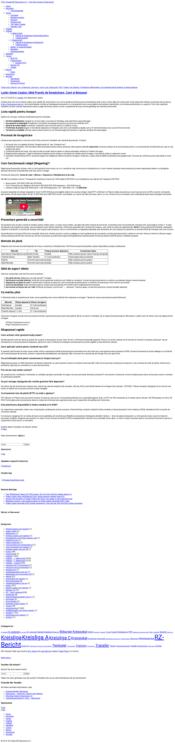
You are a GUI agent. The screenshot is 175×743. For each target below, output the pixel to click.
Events (9, 551)
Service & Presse (17, 83)
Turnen (8, 56)
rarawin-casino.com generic (17, 588)
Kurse (12, 72)
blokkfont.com (12, 540)
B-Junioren (32, 632)
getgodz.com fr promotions (17, 565)
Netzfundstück (126, 639)
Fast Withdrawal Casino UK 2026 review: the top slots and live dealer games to (39, 494)
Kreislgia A (170, 632)
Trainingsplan (91, 646)
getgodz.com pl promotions (17, 567)
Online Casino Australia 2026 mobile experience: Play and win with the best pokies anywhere (44, 503)
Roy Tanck (32, 651)
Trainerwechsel (71, 646)
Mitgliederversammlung (113, 639)
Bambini (41, 632)
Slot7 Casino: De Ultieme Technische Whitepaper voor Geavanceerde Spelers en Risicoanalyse (98, 87)
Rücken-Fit (15, 65)
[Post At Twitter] (4, 429)
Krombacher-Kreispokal (96, 639)
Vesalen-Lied (15, 27)
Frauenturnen (15, 60)
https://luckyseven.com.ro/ (12, 104)
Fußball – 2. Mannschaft (16, 561)
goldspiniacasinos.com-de (16, 572)
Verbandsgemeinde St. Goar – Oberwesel (23, 698)
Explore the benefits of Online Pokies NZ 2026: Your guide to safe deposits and (39, 499)
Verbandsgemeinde (123, 646)
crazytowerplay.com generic (17, 547)
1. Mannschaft (16, 33)
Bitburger (55, 632)
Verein (8, 13)
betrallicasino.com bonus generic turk (21, 538)
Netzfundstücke (13, 581)
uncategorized (12, 608)
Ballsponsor (10, 533)
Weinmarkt (151, 646)
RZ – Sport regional (14, 592)
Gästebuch (15, 79)
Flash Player (64, 651)
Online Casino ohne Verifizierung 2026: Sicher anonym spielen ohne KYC (35, 496)
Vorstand (14, 15)
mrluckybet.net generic (15, 579)
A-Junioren (14, 631)
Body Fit (14, 58)
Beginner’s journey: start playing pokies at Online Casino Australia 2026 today (38, 501)
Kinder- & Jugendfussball (20, 47)
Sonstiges (10, 599)
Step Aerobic (11, 601)
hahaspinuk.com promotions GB (19, 574)
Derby (90, 632)
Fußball (9, 31)
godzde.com (11, 570)
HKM (151, 632)
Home (8, 6)
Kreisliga (11, 637)
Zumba (13, 67)
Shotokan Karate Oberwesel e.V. (19, 696)
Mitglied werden (17, 17)
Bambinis (14, 49)
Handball (9, 54)
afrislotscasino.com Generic (17, 529)
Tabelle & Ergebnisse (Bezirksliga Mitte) (32, 36)
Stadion (9, 29)
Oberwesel (134, 639)
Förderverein (15, 22)
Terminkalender (16, 11)
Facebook (102, 632)
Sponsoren (10, 74)
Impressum (15, 81)
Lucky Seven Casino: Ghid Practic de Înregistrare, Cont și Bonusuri (44, 92)
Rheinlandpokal (146, 638)
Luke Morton (45, 651)
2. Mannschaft (16, 40)
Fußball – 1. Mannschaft (16, 558)
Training (81, 645)
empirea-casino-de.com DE (17, 549)
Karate (8, 70)
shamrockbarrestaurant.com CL (19, 597)
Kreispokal (79, 638)
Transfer (102, 645)
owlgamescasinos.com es (16, 583)
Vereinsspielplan (17, 51)
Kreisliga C (60, 637)
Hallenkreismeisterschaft (141, 632)
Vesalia (20, 98)
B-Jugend (23, 632)
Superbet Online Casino (15, 604)
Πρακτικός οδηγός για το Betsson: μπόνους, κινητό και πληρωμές (29, 87)
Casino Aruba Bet (13, 542)
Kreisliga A (35, 637)
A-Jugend (4, 632)
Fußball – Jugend (13, 563)
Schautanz (10, 595)
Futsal (108, 632)
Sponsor (40, 646)
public (8, 585)
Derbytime (97, 632)
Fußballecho (122, 632)
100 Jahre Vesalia (17, 24)
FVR (130, 632)
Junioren (156, 632)
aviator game (11, 531)
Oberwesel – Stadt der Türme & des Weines (24, 694)
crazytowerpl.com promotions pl (19, 545)
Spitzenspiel (34, 646)
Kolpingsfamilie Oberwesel (17, 691)
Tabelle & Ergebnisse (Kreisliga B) (29, 42)
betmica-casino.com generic (17, 536)
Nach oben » (6, 658)
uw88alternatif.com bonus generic (20, 610)
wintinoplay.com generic (16, 615)
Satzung (13, 20)
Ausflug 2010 (20, 63)
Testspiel (59, 645)
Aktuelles (10, 8)
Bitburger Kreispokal (73, 631)
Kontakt (9, 76)
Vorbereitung (142, 646)
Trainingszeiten (21, 38)
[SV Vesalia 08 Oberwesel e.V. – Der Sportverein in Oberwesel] (27, 2)
